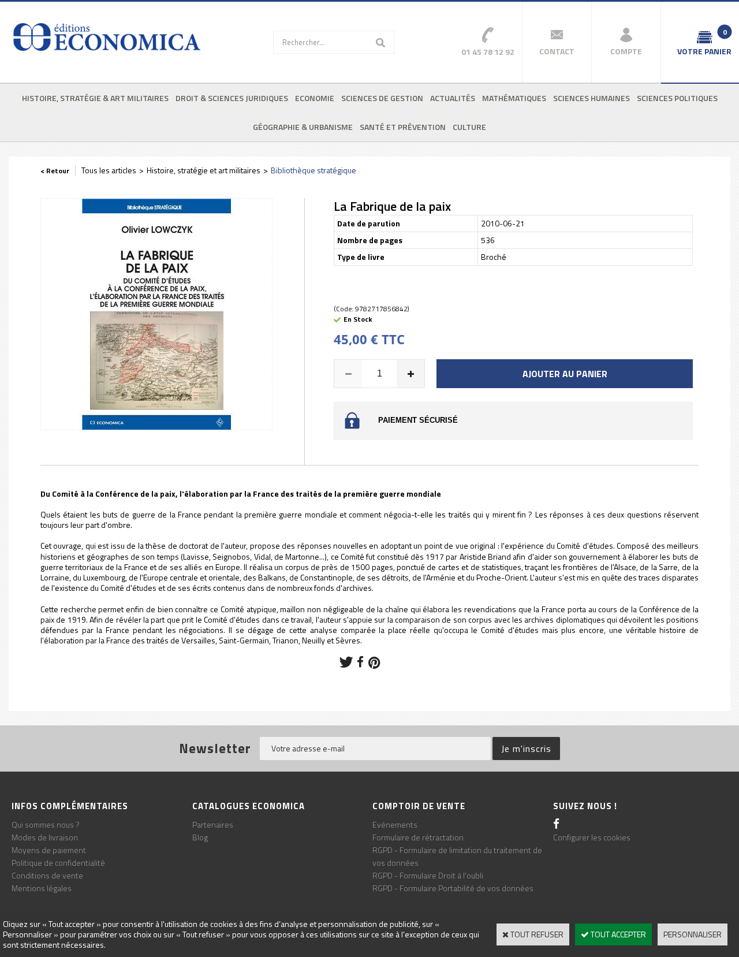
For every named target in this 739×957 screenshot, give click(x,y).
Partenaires (212, 824)
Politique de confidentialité (58, 863)
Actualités (452, 98)
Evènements (394, 824)
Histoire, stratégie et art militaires (203, 170)
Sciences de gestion (382, 98)
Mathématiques (514, 98)
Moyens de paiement (49, 850)
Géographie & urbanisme (303, 127)
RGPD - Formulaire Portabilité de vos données (452, 888)
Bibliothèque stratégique (313, 170)
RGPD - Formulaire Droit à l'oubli (427, 875)
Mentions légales (42, 888)
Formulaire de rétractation (418, 837)
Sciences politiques (677, 98)
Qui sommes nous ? (46, 824)
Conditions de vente (47, 875)
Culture (469, 127)
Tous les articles (108, 170)
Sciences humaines (591, 98)
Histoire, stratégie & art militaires (95, 98)
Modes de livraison (45, 837)
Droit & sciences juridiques (232, 98)
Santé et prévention (403, 127)
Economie (314, 98)
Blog (200, 837)
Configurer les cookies (591, 837)
